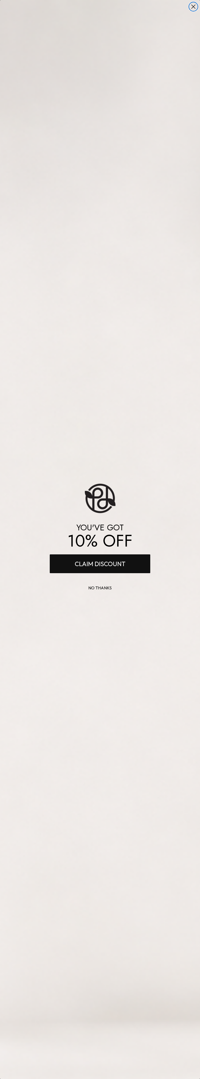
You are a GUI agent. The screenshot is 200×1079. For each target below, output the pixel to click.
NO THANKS (100, 587)
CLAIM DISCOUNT (100, 564)
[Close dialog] (193, 6)
